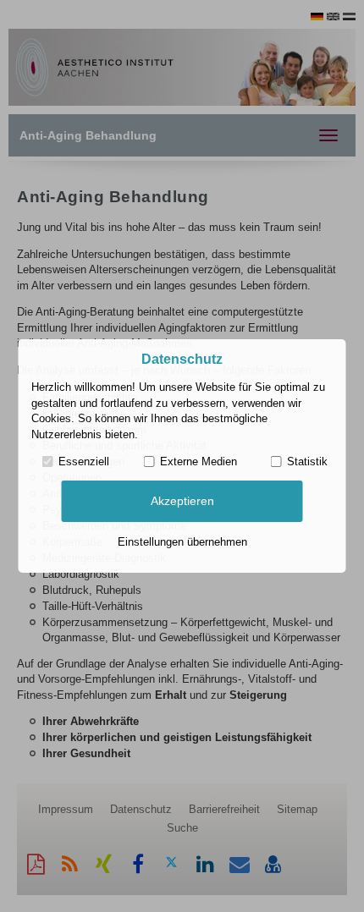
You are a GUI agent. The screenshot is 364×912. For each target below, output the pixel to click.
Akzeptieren (182, 501)
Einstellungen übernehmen (182, 542)
